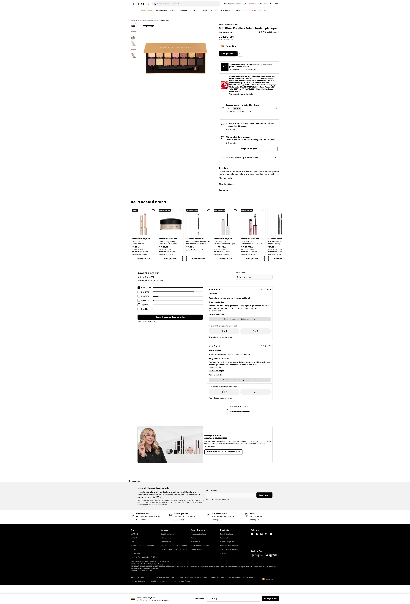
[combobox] (254, 277)
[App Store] (271, 555)
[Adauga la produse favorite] (153, 210)
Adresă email (211, 491)
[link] (170, 317)
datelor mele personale (194, 502)
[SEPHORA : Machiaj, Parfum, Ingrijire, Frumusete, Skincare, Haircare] (140, 4)
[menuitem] (233, 3)
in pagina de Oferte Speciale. (159, 561)
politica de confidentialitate (156, 505)
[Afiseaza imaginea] (133, 25)
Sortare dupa (241, 272)
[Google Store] (257, 555)
